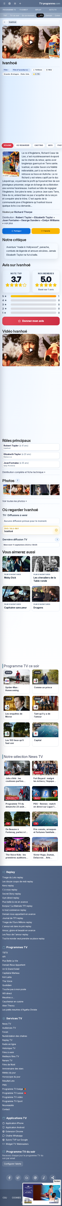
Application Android (15, 1127)
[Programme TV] (4, 22)
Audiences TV (9, 1028)
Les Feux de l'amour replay (15, 934)
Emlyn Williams (50, 220)
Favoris (47, 231)
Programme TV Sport (12, 1101)
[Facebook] (9, 1178)
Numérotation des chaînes (14, 1036)
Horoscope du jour (11, 1076)
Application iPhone (15, 1123)
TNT (5, 15)
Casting (38, 145)
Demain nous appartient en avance (18, 914)
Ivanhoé (12, 22)
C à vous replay (9, 889)
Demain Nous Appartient (13, 965)
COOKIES (16, 1197)
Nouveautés (8, 1105)
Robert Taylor (24, 217)
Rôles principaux (16, 440)
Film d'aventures (20, 70)
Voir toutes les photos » (14, 501)
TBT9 (5, 952)
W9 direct (7, 993)
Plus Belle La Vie (10, 961)
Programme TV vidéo (12, 1097)
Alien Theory (8, 1005)
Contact (6, 1109)
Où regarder (22, 145)
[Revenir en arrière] (20, 3)
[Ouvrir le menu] (4, 3)
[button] (52, 1178)
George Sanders (30, 220)
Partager (17, 231)
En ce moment (28, 15)
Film (6, 70)
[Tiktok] (44, 1178)
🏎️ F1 (40, 15)
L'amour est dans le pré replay (16, 926)
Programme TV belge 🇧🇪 (14, 1089)
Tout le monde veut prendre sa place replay (23, 938)
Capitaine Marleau (10, 973)
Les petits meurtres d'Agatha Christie (19, 1009)
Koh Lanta (7, 977)
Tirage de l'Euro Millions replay (17, 922)
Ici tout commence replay (14, 910)
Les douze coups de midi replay (17, 881)
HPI (3, 956)
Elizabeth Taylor (43, 217)
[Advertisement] (31, 109)
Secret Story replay (11, 893)
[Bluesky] (27, 1178)
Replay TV (7, 1040)
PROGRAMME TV (9, 10)
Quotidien (7, 985)
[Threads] (35, 1178)
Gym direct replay (10, 898)
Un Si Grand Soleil (10, 969)
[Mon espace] (9, 3)
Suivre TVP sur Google (17, 1139)
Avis (50, 145)
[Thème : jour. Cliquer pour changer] (15, 3)
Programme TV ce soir (21, 666)
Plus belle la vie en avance (15, 902)
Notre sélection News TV (23, 757)
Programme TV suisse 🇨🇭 (14, 1093)
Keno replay (8, 885)
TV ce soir (14, 15)
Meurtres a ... (8, 997)
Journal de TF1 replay (12, 918)
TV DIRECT (23, 10)
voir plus (8, 223)
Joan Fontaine (10, 220)
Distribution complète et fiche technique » (23, 472)
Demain (49, 15)
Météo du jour (9, 1072)
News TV (6, 1024)
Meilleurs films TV (10, 1056)
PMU (4, 1085)
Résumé (7, 145)
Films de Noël (8, 1064)
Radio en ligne (9, 1044)
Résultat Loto (8, 1081)
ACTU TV (53, 10)
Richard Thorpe (23, 212)
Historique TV (8, 1048)
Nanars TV (7, 1060)
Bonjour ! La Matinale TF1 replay (17, 906)
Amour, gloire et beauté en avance (18, 930)
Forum (5, 1032)
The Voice (7, 981)
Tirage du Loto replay (12, 877)
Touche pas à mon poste (14, 989)
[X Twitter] (18, 1178)
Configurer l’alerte (12, 1163)
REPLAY (38, 10)
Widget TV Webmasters (17, 1144)
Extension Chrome (14, 1131)
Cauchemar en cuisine (12, 1001)
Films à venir (8, 1052)
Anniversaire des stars (12, 1068)
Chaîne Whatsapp (14, 1135)
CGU (5, 1197)
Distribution (8, 217)
